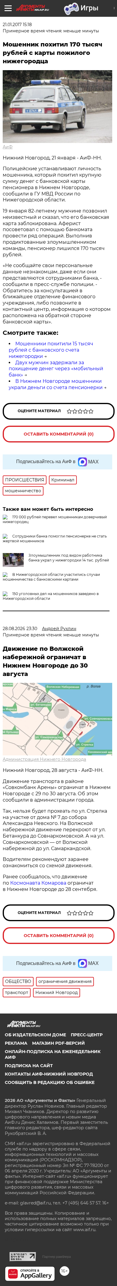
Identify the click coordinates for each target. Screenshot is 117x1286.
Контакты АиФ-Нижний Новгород (49, 1074)
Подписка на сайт (29, 1065)
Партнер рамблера (56, 1256)
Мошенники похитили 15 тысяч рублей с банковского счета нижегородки (51, 350)
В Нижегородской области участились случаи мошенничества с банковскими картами (51, 577)
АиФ (8, 147)
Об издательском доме (35, 1034)
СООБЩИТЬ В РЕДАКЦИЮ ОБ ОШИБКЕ (49, 1082)
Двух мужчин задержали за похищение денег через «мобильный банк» (56, 369)
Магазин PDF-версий (58, 1043)
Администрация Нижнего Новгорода (44, 759)
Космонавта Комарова (39, 883)
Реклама (16, 1043)
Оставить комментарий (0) (59, 434)
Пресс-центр (87, 1034)
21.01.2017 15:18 (17, 24)
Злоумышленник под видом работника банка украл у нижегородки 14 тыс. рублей (68, 557)
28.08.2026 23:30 (20, 628)
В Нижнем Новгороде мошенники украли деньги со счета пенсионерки (56, 384)
